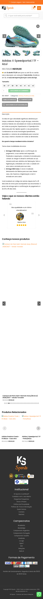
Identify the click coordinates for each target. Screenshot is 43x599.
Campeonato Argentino (21, 531)
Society (32, 96)
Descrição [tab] (5, 114)
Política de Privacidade (21, 504)
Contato (21, 512)
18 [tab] (28, 403)
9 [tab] (15, 403)
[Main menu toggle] (39, 8)
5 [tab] (10, 403)
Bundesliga (21, 528)
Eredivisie (21, 538)
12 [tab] (20, 403)
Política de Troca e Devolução (21, 507)
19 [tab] (29, 403)
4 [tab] (8, 403)
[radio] (4, 85)
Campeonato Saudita (21, 536)
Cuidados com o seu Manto (21, 496)
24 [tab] (36, 403)
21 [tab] (32, 403)
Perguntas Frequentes (21, 499)
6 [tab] (11, 403)
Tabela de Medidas (9, 100)
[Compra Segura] (30, 475)
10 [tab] (17, 403)
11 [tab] (18, 403)
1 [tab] (4, 403)
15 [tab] (24, 403)
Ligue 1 (21, 543)
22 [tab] (34, 403)
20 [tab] (31, 403)
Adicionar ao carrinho (19, 91)
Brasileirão (21, 525)
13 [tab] (21, 403)
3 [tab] (7, 403)
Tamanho (5, 82)
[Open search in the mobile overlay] (21, 16)
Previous (4, 304)
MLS (21, 546)
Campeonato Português (21, 533)
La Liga (21, 541)
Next (39, 304)
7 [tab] (13, 403)
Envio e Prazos (21, 502)
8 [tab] (14, 403)
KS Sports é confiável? (21, 494)
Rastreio (21, 514)
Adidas (20, 96)
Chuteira (26, 96)
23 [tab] (35, 403)
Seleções (21, 548)
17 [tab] (27, 403)
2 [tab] (6, 403)
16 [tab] (25, 403)
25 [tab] (38, 403)
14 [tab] (22, 403)
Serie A (21, 551)
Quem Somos (21, 509)
